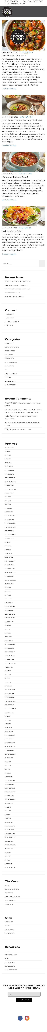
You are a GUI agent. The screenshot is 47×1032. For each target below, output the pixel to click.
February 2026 (10, 470)
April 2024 (8, 553)
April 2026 (8, 463)
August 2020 (9, 712)
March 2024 (9, 557)
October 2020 (9, 705)
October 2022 (9, 621)
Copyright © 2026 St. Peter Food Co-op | (18, 1024)
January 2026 (9, 474)
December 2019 (10, 743)
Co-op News (9, 354)
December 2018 (10, 788)
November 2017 (10, 837)
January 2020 (9, 739)
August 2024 (9, 538)
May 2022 (8, 633)
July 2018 (8, 807)
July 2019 (8, 761)
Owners (8, 377)
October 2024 (9, 531)
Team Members (10, 900)
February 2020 (10, 735)
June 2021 (8, 674)
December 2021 (10, 652)
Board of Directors (12, 347)
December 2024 (10, 523)
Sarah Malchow (10, 423)
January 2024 (9, 565)
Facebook (9, 314)
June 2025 (8, 500)
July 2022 (8, 625)
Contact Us (9, 325)
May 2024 (8, 550)
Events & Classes (11, 362)
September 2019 (10, 754)
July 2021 (8, 671)
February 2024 (10, 561)
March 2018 (8, 822)
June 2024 (8, 546)
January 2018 (9, 830)
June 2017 (8, 856)
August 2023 (9, 584)
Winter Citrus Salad (12, 231)
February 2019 (10, 780)
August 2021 (9, 667)
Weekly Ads (9, 922)
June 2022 (8, 629)
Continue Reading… (9, 89)
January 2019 (9, 784)
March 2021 (8, 686)
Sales (23, 22)
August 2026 (9, 447)
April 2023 (8, 599)
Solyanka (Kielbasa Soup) (15, 177)
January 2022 (9, 648)
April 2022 (8, 637)
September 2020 (10, 708)
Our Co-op (36, 37)
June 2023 (8, 591)
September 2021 (10, 663)
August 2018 (9, 803)
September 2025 (10, 489)
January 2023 (9, 610)
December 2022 (10, 614)
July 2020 (8, 716)
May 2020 (8, 724)
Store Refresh (10, 381)
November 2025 (10, 481)
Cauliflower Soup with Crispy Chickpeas (22, 120)
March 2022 (9, 640)
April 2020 (8, 727)
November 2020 (10, 701)
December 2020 (10, 697)
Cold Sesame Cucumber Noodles (16, 285)
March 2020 (9, 731)
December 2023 (10, 568)
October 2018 (9, 796)
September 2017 (10, 845)
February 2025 (10, 515)
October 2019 (9, 750)
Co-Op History (10, 351)
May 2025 (8, 504)
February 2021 (10, 690)
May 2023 (8, 595)
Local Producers (11, 373)
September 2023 (10, 580)
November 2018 (10, 792)
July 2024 (8, 542)
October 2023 (9, 576)
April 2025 (8, 508)
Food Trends (9, 366)
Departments (9, 929)
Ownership (9, 893)
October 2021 (9, 659)
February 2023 (10, 606)
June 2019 (8, 765)
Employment (9, 904)
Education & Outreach (13, 896)
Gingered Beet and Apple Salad (28, 412)
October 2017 (9, 841)
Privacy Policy (31, 1027)
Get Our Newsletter (12, 322)
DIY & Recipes (26, 117)
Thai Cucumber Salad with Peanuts (17, 281)
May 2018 (7, 814)
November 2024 (10, 527)
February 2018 (10, 826)
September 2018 (10, 799)
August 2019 (9, 758)
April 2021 (8, 682)
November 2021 (10, 656)
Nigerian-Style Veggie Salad (14, 296)
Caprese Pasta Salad (12, 293)
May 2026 (8, 459)
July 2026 (8, 451)
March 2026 (9, 466)
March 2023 (9, 603)
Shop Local (35, 22)
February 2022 (10, 644)
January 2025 (9, 519)
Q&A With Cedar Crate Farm (21, 429)
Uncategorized (10, 385)
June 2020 (8, 720)
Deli (15, 22)
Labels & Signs (10, 933)
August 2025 (9, 493)
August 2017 (9, 848)
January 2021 (9, 693)
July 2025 (8, 497)
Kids (6, 370)
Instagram (10, 318)
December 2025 (10, 478)
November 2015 (10, 867)
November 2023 (10, 572)
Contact (37, 51)
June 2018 (8, 811)
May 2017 (7, 860)
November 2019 (10, 746)
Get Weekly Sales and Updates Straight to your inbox (24, 987)
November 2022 (10, 618)
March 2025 (9, 512)
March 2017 (8, 864)
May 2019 (7, 769)
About (7, 885)
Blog (27, 51)
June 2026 (8, 455)
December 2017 (10, 833)
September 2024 (10, 534)
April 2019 (8, 773)
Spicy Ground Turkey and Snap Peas (17, 289)
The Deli (7, 925)
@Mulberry (9, 343)
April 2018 (8, 818)
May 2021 (7, 678)
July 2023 (8, 587)
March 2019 (8, 777)
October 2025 (9, 485)
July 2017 (8, 852)
